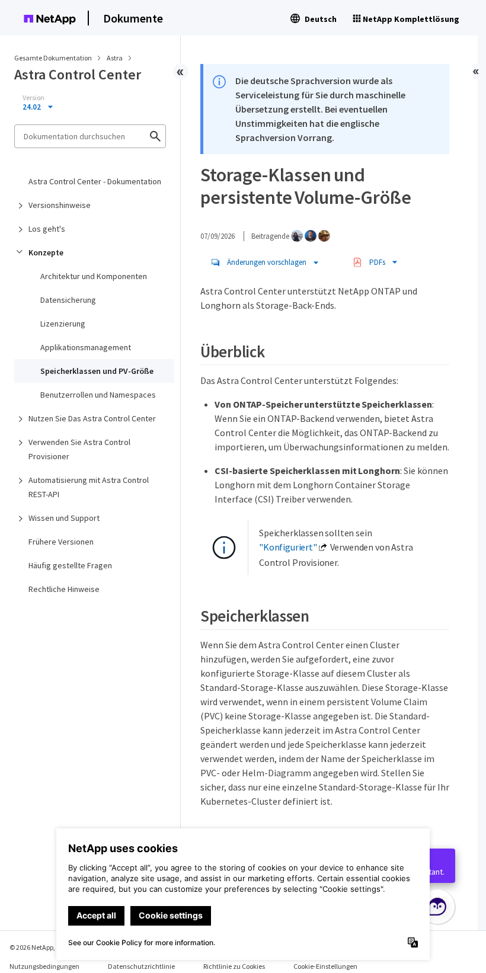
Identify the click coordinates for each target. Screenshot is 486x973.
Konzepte (45, 252)
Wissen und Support (64, 518)
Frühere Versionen (61, 541)
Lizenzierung (62, 323)
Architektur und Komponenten (93, 276)
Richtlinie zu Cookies (234, 966)
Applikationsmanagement (85, 347)
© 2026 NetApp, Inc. (38, 947)
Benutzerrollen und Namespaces (98, 394)
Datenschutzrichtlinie (141, 966)
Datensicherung (68, 300)
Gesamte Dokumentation (53, 57)
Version (33, 97)
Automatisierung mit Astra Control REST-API (88, 487)
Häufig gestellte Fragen (70, 565)
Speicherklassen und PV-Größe (97, 371)
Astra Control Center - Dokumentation (94, 181)
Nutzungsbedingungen (44, 966)
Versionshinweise (59, 205)
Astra (115, 57)
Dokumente (133, 18)
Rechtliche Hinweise (64, 589)
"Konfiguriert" (288, 547)
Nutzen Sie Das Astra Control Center (92, 418)
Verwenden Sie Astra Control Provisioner (79, 449)
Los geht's (46, 228)
